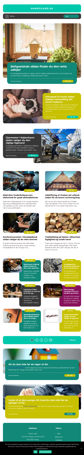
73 (51, 340)
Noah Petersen (13, 375)
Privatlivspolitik (45, 452)
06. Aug (68, 81)
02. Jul (29, 190)
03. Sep (70, 414)
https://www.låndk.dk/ (16, 368)
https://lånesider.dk (30, 406)
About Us (58, 437)
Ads (58, 434)
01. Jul (71, 190)
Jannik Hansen (16, 81)
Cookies (58, 440)
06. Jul (33, 155)
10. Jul (72, 117)
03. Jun (70, 311)
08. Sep (70, 375)
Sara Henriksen (11, 155)
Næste (73, 340)
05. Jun (70, 260)
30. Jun (29, 232)
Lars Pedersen (13, 414)
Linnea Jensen (50, 117)
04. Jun (70, 285)
